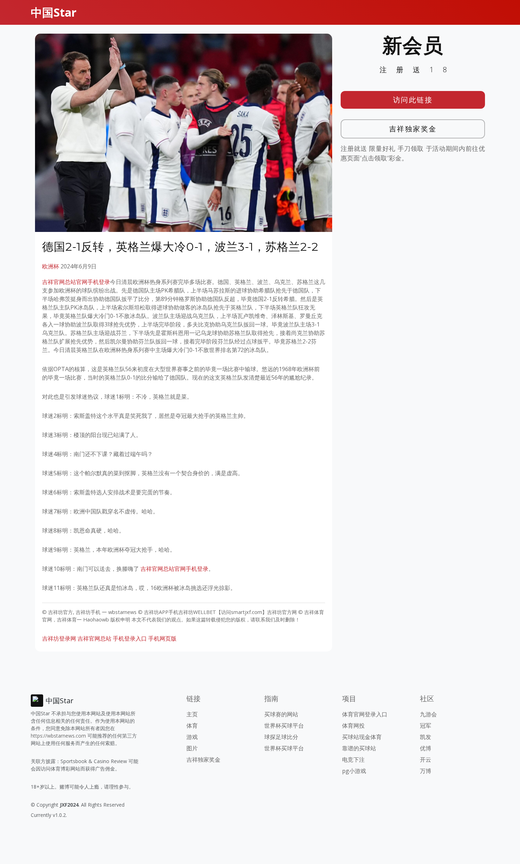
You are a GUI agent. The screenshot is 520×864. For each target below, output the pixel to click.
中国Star (53, 12)
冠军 (425, 725)
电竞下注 (353, 759)
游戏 (192, 737)
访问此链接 (413, 99)
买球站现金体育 (362, 737)
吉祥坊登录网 (59, 638)
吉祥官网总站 (94, 638)
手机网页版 (162, 638)
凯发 (425, 737)
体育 (192, 725)
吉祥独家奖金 (413, 128)
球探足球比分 (281, 737)
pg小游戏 (354, 771)
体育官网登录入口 (364, 714)
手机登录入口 (130, 638)
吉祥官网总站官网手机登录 (76, 282)
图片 (192, 748)
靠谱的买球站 (359, 748)
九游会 (428, 714)
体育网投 (353, 725)
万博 (425, 771)
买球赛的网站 (281, 714)
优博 (425, 748)
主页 (192, 714)
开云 (425, 759)
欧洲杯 (50, 266)
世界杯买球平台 (284, 725)
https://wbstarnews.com (58, 735)
